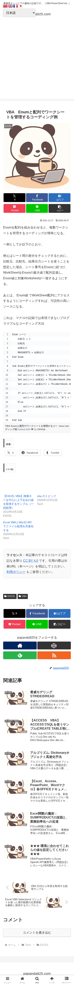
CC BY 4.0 (30, 560)
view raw (64, 425)
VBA (24, 596)
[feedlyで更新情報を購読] (20, 655)
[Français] (15, 5)
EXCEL (11, 596)
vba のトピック (46, 496)
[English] (10, 5)
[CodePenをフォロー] (54, 645)
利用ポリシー (16, 572)
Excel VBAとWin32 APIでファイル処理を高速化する (18, 526)
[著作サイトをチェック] (20, 645)
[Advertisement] (37, 62)
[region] (37, 377)
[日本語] (20, 5)
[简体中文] (5, 5)
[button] (59, 208)
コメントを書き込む (37, 932)
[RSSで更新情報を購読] (54, 655)
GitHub (41, 429)
